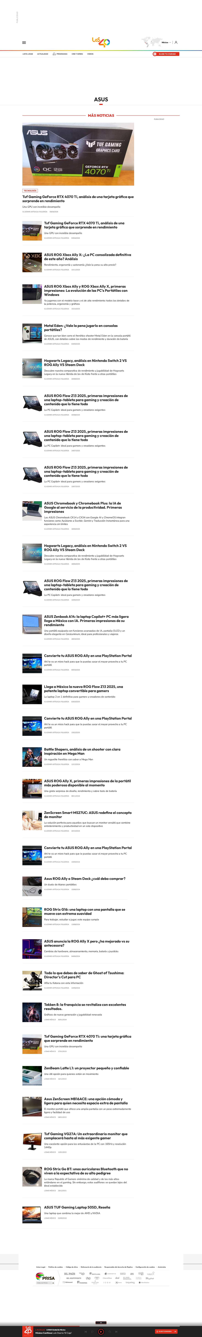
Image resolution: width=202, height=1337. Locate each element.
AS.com (131, 1274)
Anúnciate (162, 1267)
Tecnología (30, 190)
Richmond (67, 1281)
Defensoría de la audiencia (91, 1267)
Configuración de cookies (145, 1267)
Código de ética (72, 1267)
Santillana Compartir (110, 1274)
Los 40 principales (83, 1274)
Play (101, 1332)
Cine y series (77, 54)
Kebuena (147, 1277)
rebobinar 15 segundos (92, 1331)
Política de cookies (55, 1267)
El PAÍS (69, 1274)
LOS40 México (101, 42)
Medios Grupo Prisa (45, 1283)
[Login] (176, 42)
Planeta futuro (137, 1277)
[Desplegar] (101, 1322)
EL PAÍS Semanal (127, 1277)
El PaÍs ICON (106, 1281)
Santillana (96, 1274)
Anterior (85, 1331)
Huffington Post (73, 1277)
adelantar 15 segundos (109, 1331)
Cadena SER (122, 1274)
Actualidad (42, 54)
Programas (62, 54)
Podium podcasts (94, 1281)
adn (139, 1274)
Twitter (109, 1248)
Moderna (81, 1281)
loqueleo (130, 1281)
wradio (96, 1277)
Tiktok (87, 1248)
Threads (115, 1248)
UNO (88, 1277)
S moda (118, 1281)
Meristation (143, 1281)
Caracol (150, 1274)
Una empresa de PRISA (45, 1276)
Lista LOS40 (28, 54)
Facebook (104, 1248)
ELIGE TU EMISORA (165, 1331)
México (165, 42)
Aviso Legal (40, 1267)
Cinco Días (107, 1277)
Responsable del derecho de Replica (118, 1267)
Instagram (98, 1248)
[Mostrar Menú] (26, 42)
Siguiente (116, 1331)
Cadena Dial (117, 1277)
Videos (90, 54)
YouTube (93, 1248)
